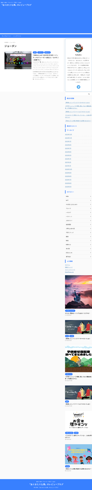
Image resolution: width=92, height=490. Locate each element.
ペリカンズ (54, 67)
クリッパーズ (52, 62)
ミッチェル (46, 69)
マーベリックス (39, 69)
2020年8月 (68, 176)
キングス (46, 62)
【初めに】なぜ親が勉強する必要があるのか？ (78, 120)
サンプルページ (6, 36)
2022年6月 (68, 152)
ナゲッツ (44, 65)
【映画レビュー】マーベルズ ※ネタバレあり (77, 111)
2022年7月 (68, 148)
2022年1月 (68, 159)
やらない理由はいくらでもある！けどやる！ (77, 313)
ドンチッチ (39, 65)
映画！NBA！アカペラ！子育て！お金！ (46, 481)
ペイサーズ (48, 67)
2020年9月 (68, 172)
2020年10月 (68, 169)
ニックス (49, 65)
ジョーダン (50, 64)
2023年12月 (68, 134)
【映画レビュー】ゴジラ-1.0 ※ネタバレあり (77, 102)
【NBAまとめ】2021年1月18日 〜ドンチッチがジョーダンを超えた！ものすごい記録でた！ (46, 57)
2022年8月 (68, 145)
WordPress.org (69, 272)
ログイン (67, 265)
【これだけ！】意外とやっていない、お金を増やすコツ (78, 116)
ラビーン (56, 69)
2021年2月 (68, 162)
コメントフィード (70, 269)
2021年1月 (68, 165)
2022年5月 (68, 155)
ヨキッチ (52, 69)
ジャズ (40, 64)
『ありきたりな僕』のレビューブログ (16, 5)
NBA (43, 62)
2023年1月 (68, 141)
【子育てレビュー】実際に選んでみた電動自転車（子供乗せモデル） (78, 107)
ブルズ (43, 67)
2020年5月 (68, 186)
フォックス (38, 67)
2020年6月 (68, 183)
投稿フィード (69, 267)
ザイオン (36, 64)
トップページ (17, 36)
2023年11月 (68, 138)
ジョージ (45, 64)
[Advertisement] (46, 20)
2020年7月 (68, 179)
